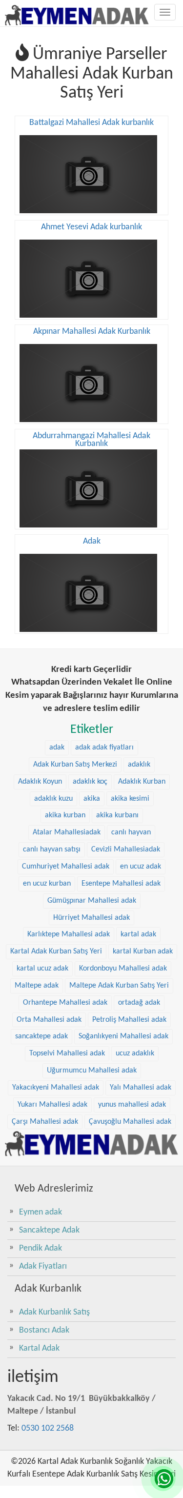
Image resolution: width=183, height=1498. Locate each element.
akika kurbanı (117, 815)
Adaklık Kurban (141, 782)
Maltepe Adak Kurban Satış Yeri (119, 986)
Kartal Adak (39, 1348)
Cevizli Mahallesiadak (125, 849)
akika (91, 799)
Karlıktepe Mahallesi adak (68, 934)
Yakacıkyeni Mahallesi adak (55, 1088)
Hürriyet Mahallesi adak (91, 918)
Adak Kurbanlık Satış (54, 1312)
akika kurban (65, 815)
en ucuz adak (140, 866)
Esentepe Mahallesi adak (121, 884)
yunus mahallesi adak (132, 1105)
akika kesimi (130, 799)
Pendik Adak (40, 1248)
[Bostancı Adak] (91, 1143)
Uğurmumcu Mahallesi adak (92, 1070)
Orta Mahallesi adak (49, 1020)
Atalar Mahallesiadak (67, 832)
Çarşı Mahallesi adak (45, 1122)
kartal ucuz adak (42, 968)
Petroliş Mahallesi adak (129, 1020)
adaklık (139, 765)
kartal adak (138, 934)
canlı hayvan (131, 832)
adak (56, 747)
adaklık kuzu (53, 799)
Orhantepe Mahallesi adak (65, 1003)
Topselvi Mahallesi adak (67, 1053)
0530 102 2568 (47, 1428)
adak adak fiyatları (104, 747)
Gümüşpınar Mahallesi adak (91, 901)
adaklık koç (90, 782)
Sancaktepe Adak (49, 1230)
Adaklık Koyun (40, 782)
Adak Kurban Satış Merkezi (75, 765)
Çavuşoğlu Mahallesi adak (130, 1122)
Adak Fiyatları (43, 1266)
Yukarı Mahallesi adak (52, 1105)
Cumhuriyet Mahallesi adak (65, 866)
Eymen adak (40, 1212)
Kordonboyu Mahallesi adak (123, 968)
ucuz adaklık (135, 1053)
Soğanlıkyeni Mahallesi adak (123, 1036)
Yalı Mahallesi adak (140, 1088)
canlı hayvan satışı (52, 849)
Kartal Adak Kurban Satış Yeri (56, 951)
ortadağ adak (139, 1003)
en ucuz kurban (47, 884)
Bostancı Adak (44, 1330)
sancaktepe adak (41, 1036)
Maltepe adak (37, 986)
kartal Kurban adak (143, 951)
